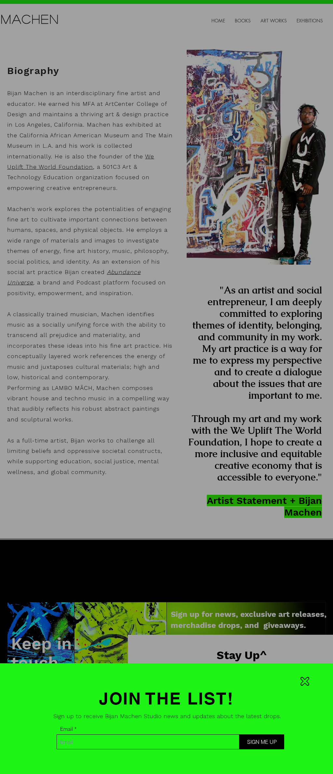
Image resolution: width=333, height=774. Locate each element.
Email (66, 728)
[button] (304, 681)
